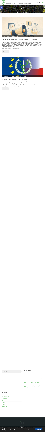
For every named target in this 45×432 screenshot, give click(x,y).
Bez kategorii (4, 398)
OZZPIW (8, 2)
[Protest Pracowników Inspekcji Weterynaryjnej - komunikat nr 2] (21, 142)
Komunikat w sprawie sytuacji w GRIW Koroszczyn (15, 79)
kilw (10, 123)
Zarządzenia (4, 412)
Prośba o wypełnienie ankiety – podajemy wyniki (13, 230)
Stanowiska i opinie (15, 36)
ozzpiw (14, 86)
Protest (22, 113)
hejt (10, 48)
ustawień (4, 430)
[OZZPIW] (4, 2)
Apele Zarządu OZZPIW (21, 76)
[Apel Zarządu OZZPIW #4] (21, 298)
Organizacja (17, 113)
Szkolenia (3, 410)
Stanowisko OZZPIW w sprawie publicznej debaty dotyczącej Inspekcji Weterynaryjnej (33, 380)
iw (8, 123)
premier (27, 161)
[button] (1, 7)
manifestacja (14, 123)
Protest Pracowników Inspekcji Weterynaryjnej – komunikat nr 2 (17, 154)
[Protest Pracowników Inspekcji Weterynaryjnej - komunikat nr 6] (21, 104)
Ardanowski (6, 161)
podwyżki (19, 123)
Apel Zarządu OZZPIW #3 (7, 340)
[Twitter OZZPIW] (39, 2)
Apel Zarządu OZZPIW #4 (7, 305)
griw (6, 86)
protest (23, 123)
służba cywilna (16, 48)
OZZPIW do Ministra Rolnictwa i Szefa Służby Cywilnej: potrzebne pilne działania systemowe (32, 383)
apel (3, 48)
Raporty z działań (5, 406)
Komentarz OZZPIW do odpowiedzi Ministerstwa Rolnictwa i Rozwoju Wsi (33, 374)
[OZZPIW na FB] (37, 2)
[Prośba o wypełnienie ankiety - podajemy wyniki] (21, 223)
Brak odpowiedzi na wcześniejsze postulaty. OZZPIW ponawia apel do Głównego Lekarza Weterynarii (32, 386)
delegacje (6, 329)
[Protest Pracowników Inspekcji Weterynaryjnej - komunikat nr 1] (21, 180)
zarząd (17, 86)
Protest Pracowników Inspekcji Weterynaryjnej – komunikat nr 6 (17, 116)
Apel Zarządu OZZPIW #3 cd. (8, 323)
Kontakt (26, 421)
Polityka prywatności (20, 421)
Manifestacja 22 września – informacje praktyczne (14, 267)
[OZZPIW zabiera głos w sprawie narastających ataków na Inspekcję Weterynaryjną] (22, 31)
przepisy (13, 329)
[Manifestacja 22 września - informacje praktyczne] (21, 260)
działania (7, 48)
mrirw (20, 161)
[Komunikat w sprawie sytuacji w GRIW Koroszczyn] (22, 67)
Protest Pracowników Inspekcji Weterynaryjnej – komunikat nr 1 (17, 192)
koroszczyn (10, 86)
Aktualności (14, 76)
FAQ (2, 400)
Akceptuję (39, 429)
